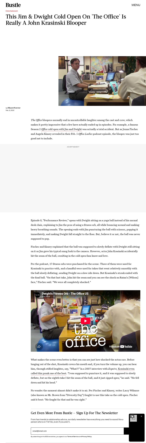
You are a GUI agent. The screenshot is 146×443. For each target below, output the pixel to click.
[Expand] (132, 416)
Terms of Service (73, 436)
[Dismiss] (141, 416)
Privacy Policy (87, 436)
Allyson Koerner (14, 108)
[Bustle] (13, 5)
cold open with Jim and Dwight (61, 129)
